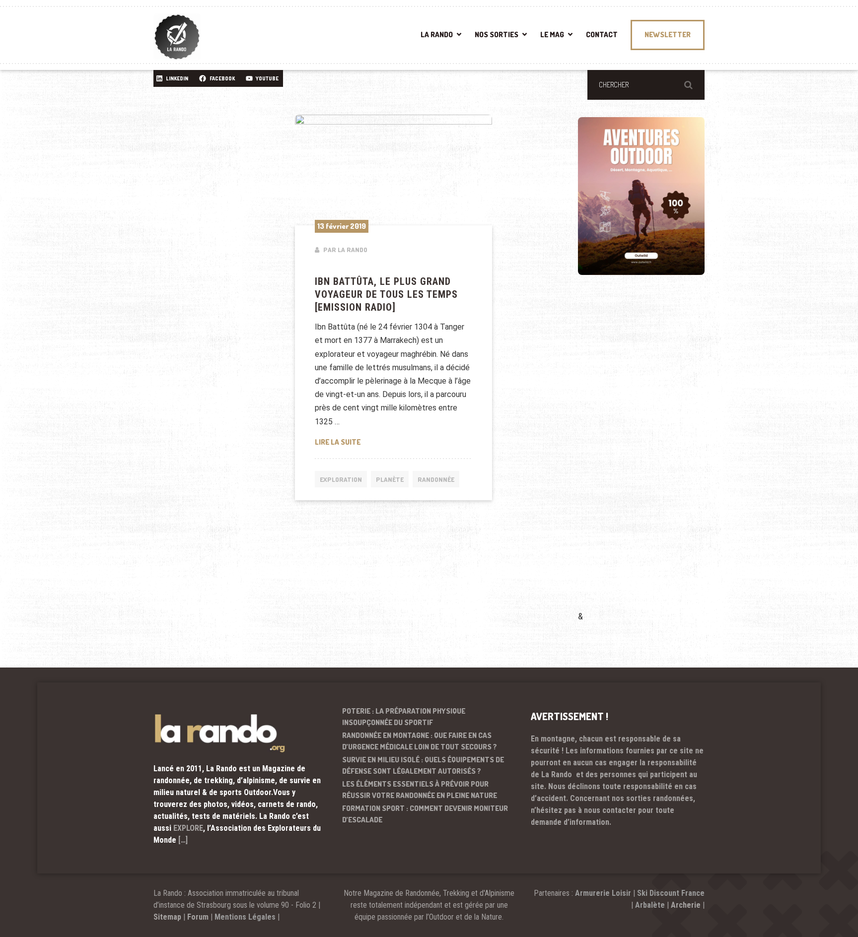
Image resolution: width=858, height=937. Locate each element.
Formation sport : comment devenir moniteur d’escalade (425, 813)
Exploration (341, 479)
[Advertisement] (652, 457)
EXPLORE (188, 828)
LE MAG (552, 34)
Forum (198, 917)
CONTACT (602, 34)
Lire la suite (394, 442)
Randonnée (436, 479)
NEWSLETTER (667, 34)
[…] (183, 840)
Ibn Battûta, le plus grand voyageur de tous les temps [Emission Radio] (386, 294)
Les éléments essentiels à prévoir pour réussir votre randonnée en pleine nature (419, 789)
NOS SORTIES (496, 34)
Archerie (686, 905)
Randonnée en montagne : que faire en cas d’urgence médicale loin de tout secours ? (419, 741)
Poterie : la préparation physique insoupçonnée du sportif (403, 716)
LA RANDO (437, 34)
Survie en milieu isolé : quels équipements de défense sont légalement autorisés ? (423, 765)
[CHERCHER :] (646, 85)
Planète (390, 479)
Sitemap (167, 917)
